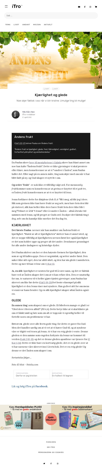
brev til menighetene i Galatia (45, 162)
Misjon (37, 25)
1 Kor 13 (50, 263)
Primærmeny (6, 6)
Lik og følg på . (30, 386)
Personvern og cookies (51, 452)
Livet (16, 25)
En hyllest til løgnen (62, 375)
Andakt (26, 25)
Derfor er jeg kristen (26, 375)
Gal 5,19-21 (45, 282)
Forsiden (51, 442)
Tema (7, 25)
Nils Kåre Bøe (28, 112)
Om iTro (51, 447)
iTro (17, 6)
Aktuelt (48, 25)
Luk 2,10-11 (27, 339)
